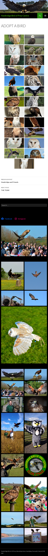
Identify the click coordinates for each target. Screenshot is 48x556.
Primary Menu (45, 15)
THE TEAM (5, 189)
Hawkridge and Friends (9, 181)
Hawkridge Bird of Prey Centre (15, 15)
